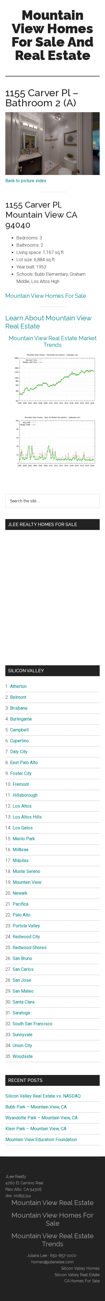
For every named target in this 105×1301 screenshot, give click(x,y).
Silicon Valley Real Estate (77, 1275)
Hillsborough (25, 795)
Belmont (18, 697)
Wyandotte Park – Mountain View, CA (41, 1117)
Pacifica (20, 904)
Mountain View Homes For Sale (45, 295)
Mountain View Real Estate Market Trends (53, 341)
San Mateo (23, 991)
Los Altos (22, 806)
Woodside (23, 1056)
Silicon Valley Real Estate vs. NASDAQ (43, 1096)
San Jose (22, 980)
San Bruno (22, 958)
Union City (22, 1045)
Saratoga (21, 1013)
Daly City (18, 751)
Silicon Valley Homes (80, 1268)
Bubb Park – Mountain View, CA (36, 1107)
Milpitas (21, 860)
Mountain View (27, 882)
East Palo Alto (24, 762)
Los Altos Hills (27, 817)
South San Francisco (32, 1023)
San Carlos (23, 969)
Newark (20, 893)
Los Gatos (23, 827)
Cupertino (19, 740)
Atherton (18, 686)
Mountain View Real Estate (52, 1203)
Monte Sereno (26, 871)
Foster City (21, 773)
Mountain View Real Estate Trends (52, 1240)
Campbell (19, 730)
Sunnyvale (22, 1034)
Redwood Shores (29, 947)
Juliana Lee (37, 1255)
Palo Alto (22, 915)
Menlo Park (24, 838)
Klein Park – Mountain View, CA (35, 1128)
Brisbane (18, 708)
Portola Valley (26, 925)
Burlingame (21, 719)
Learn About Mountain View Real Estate (48, 322)
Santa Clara (23, 1002)
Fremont (21, 784)
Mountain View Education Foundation (41, 1139)
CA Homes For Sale (82, 1281)
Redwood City (26, 936)
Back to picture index (25, 180)
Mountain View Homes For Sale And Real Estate (52, 35)
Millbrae (21, 849)
